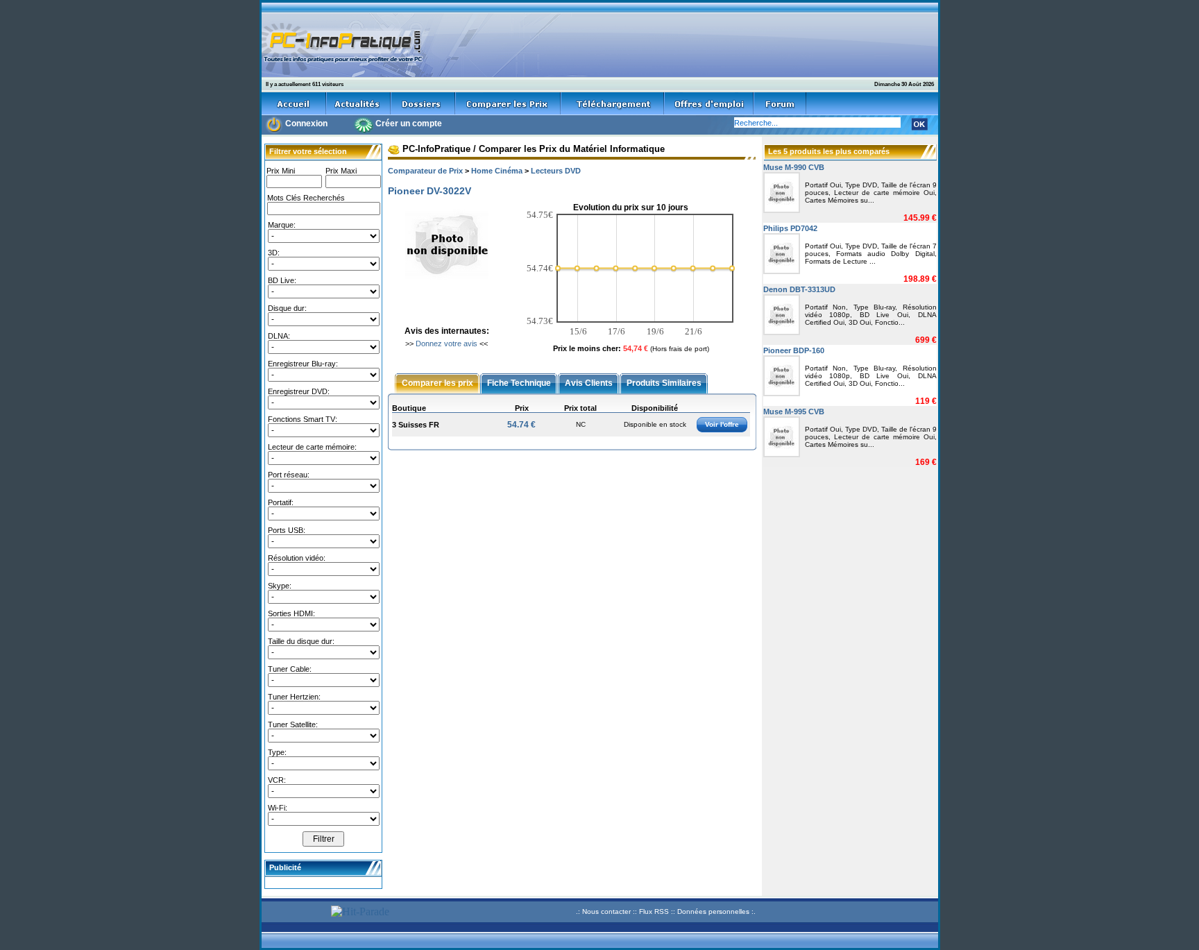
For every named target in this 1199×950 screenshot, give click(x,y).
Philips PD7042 (790, 228)
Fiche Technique (519, 382)
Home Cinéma (496, 171)
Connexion (306, 123)
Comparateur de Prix (425, 171)
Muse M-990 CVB (793, 167)
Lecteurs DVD (556, 171)
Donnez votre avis (446, 343)
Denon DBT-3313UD (799, 289)
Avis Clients (589, 382)
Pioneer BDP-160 (793, 350)
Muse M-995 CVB (793, 411)
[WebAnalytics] (294, 913)
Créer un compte (408, 123)
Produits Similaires (664, 382)
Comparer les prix (437, 382)
